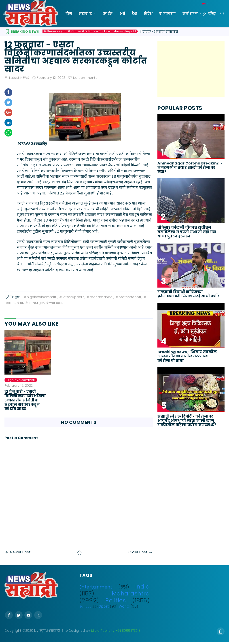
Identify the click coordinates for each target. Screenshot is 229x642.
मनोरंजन (190, 13)
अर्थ (122, 13)
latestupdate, (73, 297)
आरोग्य (71, 40)
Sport (104, 606)
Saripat (85, 606)
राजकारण (167, 13)
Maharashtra (131, 593)
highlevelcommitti (21, 380)
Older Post (137, 552)
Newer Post (20, 552)
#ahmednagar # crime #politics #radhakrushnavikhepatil (90, 31)
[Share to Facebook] (8, 92)
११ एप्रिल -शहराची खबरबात (159, 31)
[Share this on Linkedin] (8, 122)
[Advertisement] (191, 69)
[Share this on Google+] (8, 112)
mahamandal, (102, 297)
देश (134, 13)
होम (69, 13)
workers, (56, 303)
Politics (115, 600)
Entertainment (95, 587)
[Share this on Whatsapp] (8, 133)
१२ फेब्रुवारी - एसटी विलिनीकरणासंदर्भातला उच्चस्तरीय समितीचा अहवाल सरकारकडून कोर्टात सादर (25, 400)
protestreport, (130, 297)
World (124, 606)
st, (22, 303)
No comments (85, 77)
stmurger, (36, 303)
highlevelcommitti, (42, 297)
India (142, 586)
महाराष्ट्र (85, 13)
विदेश (148, 13)
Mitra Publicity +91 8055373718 (116, 630)
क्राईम (108, 13)
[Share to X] (8, 102)
